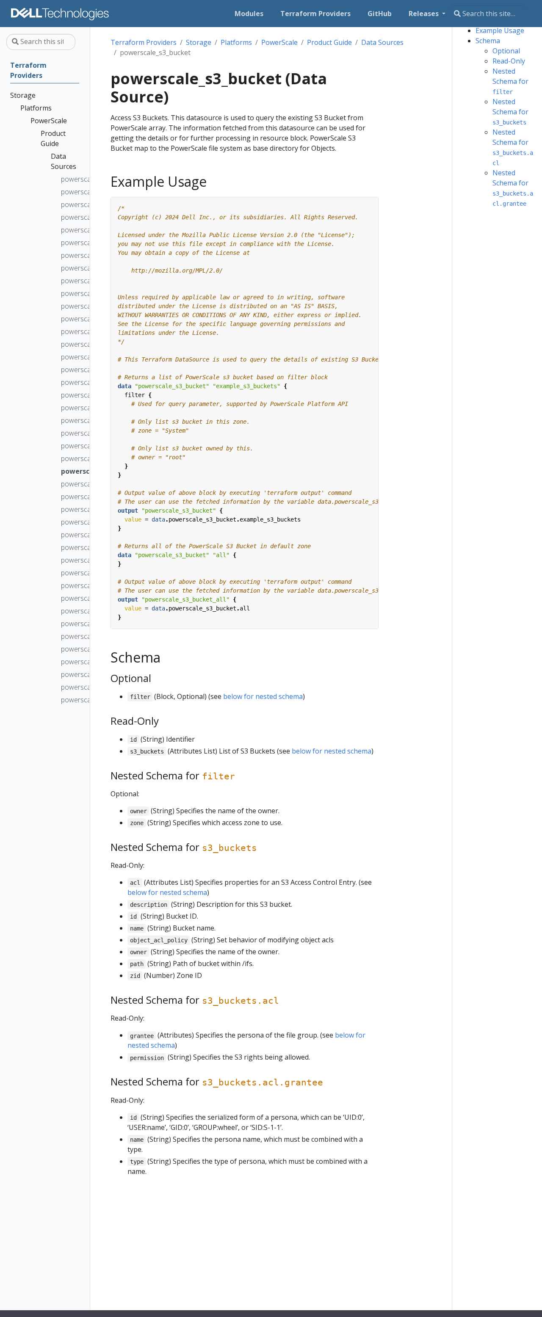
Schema (488, 40)
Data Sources (382, 42)
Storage (198, 42)
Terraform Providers (144, 42)
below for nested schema (263, 696)
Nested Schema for (510, 80)
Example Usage (500, 30)
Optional (506, 50)
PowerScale (279, 42)
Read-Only (508, 61)
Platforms (236, 42)
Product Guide (329, 42)
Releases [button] (424, 13)
